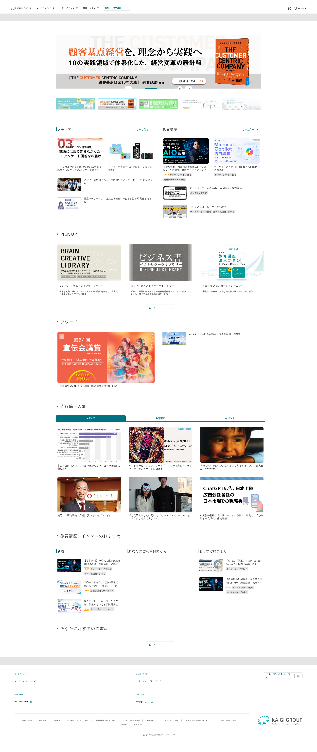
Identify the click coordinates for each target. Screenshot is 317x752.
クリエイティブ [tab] (67, 8)
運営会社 (44, 720)
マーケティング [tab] (43, 8)
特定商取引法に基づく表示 (80, 720)
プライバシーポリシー (132, 720)
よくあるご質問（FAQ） (228, 720)
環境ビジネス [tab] (89, 8)
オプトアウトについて (171, 720)
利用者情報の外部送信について (199, 720)
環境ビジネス (142, 701)
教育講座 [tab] (160, 418)
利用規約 (152, 720)
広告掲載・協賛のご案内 (107, 720)
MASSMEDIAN (21, 701)
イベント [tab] (230, 418)
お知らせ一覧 (28, 720)
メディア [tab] (91, 418)
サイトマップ (139, 724)
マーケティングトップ (25, 681)
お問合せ (125, 724)
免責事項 (58, 720)
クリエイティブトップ (146, 681)
